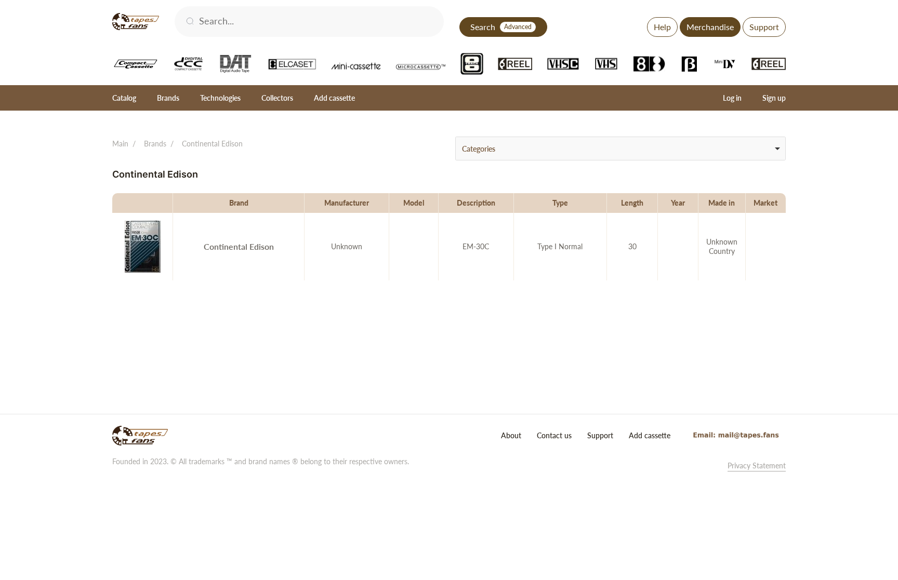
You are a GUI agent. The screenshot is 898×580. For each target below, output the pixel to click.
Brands (168, 97)
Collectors (277, 97)
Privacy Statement (757, 465)
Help (662, 27)
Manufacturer (346, 202)
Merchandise (710, 27)
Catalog (124, 97)
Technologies (220, 97)
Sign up (774, 97)
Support (764, 27)
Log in (732, 97)
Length (632, 202)
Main (120, 143)
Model (414, 202)
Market (765, 202)
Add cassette (334, 97)
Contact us (554, 435)
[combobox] (620, 148)
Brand (238, 202)
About (511, 435)
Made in (721, 202)
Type (560, 202)
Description (476, 202)
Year (678, 202)
